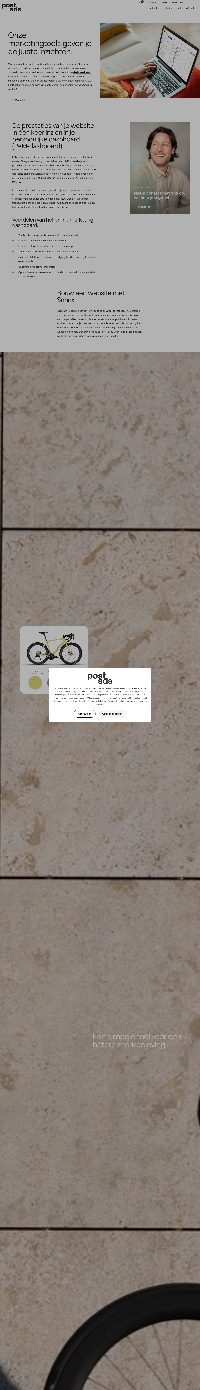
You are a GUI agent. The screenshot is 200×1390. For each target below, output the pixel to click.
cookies (125, 691)
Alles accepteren (112, 713)
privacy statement (139, 701)
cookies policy (73, 698)
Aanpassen (84, 713)
